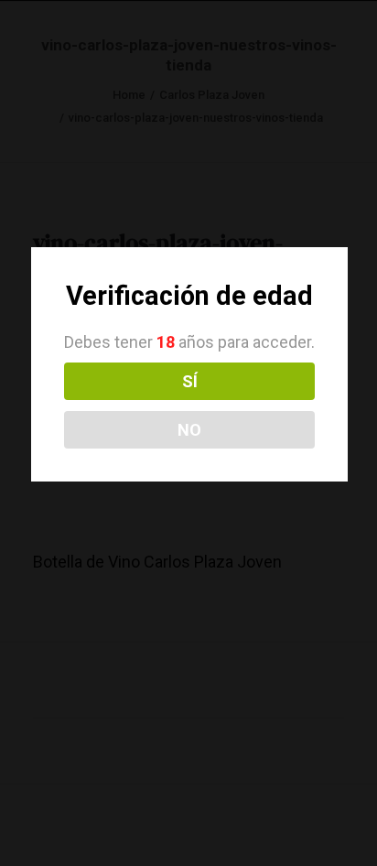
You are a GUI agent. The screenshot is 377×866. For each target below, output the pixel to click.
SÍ (190, 381)
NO (189, 429)
